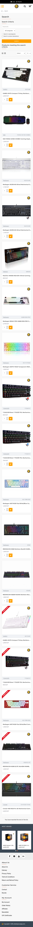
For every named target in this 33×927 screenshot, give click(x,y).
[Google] (23, 856)
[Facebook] (9, 856)
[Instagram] (14, 856)
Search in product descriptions (11, 36)
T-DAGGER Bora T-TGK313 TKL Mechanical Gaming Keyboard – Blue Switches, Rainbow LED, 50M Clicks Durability (17, 458)
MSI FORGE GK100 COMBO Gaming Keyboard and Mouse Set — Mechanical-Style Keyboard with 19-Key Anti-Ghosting (17, 139)
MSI (4, 135)
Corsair (5, 804)
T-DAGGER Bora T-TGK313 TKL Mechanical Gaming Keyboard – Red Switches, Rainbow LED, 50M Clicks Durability (17, 412)
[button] (15, 850)
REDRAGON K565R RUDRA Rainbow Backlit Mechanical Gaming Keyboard (17, 594)
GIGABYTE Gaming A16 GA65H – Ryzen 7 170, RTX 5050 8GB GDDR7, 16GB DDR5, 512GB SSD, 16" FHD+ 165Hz (8, 845)
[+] (7, 99)
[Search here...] (24, 6)
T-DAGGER (6, 408)
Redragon (6, 180)
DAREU (5, 89)
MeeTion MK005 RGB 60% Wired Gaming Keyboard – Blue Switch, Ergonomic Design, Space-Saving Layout (17, 275)
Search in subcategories (9, 34)
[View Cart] (30, 6)
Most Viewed (7, 826)
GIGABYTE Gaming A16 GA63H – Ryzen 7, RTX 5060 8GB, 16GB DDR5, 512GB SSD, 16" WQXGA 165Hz (24, 845)
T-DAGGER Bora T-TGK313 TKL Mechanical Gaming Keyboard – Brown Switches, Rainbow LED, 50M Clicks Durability (17, 682)
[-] (7, 100)
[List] (5, 53)
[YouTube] (19, 856)
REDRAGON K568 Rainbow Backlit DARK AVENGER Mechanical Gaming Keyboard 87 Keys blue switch (17, 549)
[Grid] (2, 53)
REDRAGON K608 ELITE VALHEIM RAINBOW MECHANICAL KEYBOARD (17, 766)
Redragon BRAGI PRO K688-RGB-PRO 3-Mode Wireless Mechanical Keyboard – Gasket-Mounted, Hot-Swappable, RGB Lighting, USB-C (17, 321)
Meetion (5, 271)
